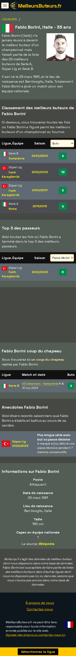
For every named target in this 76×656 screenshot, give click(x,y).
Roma (13, 209)
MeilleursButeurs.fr (39, 5)
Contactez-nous (40, 609)
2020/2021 (40, 190)
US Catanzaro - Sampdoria (40, 384)
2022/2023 (40, 172)
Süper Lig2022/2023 (20, 444)
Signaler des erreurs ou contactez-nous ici (35, 635)
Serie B (14, 386)
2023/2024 (40, 156)
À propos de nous (40, 603)
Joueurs (9, 19)
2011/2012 (40, 206)
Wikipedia (46, 544)
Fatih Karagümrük (11, 174)
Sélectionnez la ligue (38, 652)
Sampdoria (16, 158)
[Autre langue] (68, 623)
